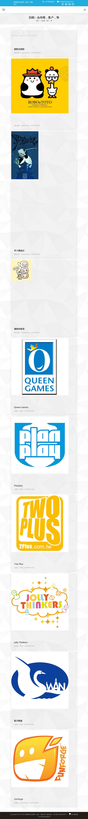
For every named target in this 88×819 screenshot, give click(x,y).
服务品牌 (17, 53)
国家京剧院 (19, 49)
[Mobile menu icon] (3, 9)
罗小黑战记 (19, 250)
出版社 (16, 411)
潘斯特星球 (19, 328)
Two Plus (18, 564)
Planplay (18, 485)
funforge (18, 799)
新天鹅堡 (18, 720)
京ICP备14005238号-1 (60, 814)
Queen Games (21, 407)
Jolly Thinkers (21, 642)
